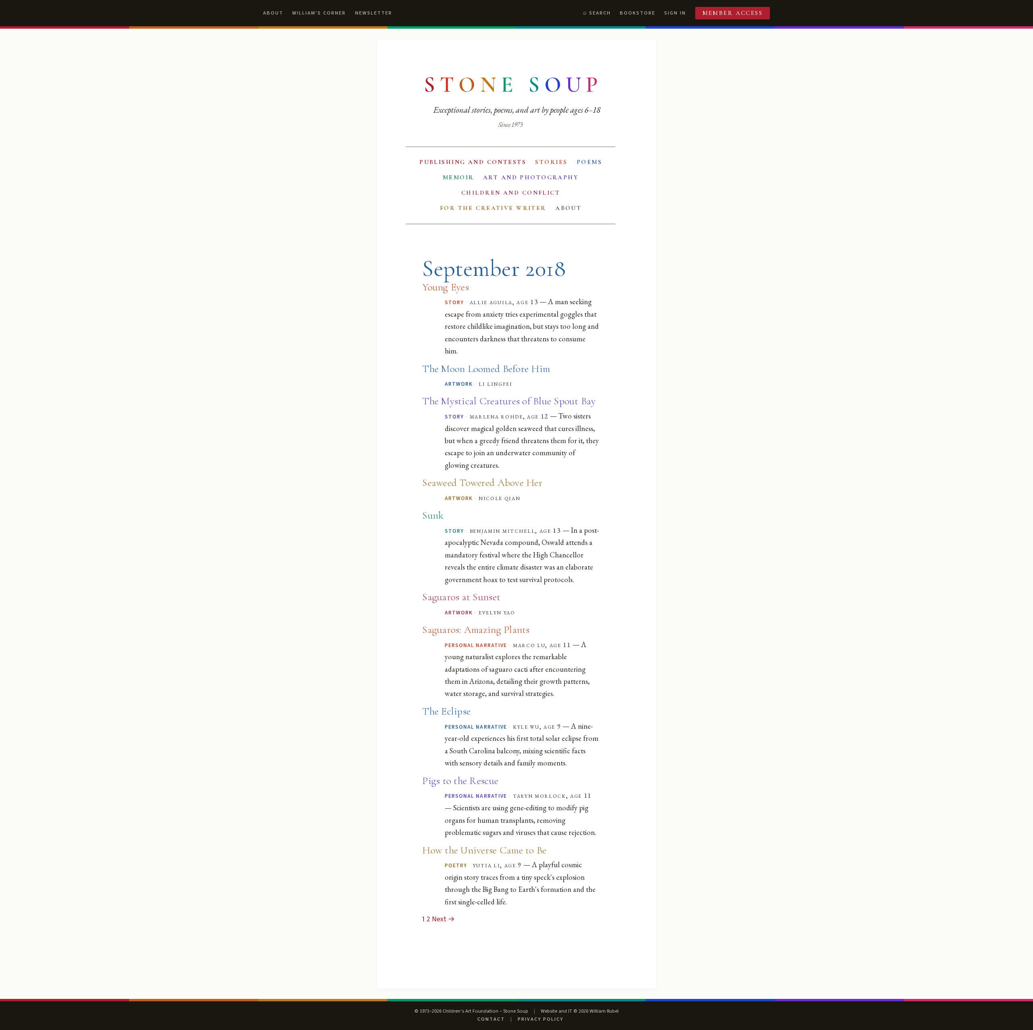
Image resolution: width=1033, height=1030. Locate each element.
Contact (491, 1019)
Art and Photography (531, 177)
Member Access (733, 13)
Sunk (432, 515)
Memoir (458, 177)
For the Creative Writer (493, 208)
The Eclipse (446, 711)
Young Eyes (445, 287)
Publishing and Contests (472, 162)
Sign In (675, 13)
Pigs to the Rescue (460, 780)
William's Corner (319, 13)
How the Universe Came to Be (484, 850)
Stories (551, 162)
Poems (589, 162)
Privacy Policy (540, 1019)
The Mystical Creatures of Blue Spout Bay (509, 401)
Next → (443, 919)
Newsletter (373, 13)
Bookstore (637, 13)
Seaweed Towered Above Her (482, 482)
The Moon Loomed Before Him (486, 368)
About (273, 13)
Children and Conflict (510, 192)
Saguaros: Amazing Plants (475, 629)
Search (600, 13)
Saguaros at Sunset (461, 597)
